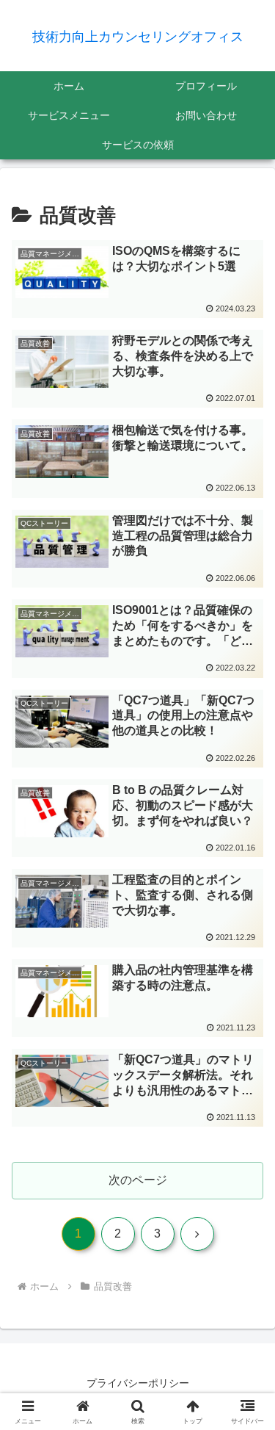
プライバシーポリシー (138, 1383)
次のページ (138, 1180)
